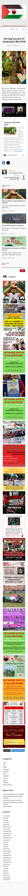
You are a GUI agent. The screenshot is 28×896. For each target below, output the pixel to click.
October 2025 (6, 835)
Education (5, 771)
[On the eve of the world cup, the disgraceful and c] (14, 596)
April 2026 (5, 822)
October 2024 (6, 859)
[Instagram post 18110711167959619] (14, 479)
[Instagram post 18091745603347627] (14, 643)
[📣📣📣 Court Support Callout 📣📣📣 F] (14, 432)
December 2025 (7, 831)
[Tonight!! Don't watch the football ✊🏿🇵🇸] (14, 526)
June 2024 (5, 868)
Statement (6, 782)
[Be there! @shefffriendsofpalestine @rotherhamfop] (14, 713)
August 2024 (6, 864)
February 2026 (7, 826)
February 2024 (7, 877)
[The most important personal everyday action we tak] (14, 572)
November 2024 (7, 857)
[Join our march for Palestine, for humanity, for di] (14, 549)
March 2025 (6, 848)
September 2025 (7, 837)
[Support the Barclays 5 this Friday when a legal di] (14, 338)
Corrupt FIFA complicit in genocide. (13, 225)
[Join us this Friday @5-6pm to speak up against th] (14, 362)
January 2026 (6, 829)
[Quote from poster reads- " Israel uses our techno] (14, 385)
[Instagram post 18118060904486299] (14, 292)
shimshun (11, 45)
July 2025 (5, 842)
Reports (5, 780)
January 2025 (6, 853)
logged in (10, 267)
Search (22, 270)
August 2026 (6, 815)
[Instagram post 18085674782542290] (14, 502)
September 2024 (7, 862)
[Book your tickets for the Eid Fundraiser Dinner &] (14, 736)
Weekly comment (7, 784)
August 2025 (6, 840)
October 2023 (6, 879)
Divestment (6, 769)
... (9, 207)
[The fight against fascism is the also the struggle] (14, 619)
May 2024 (5, 870)
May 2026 (5, 820)
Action (4, 762)
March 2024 (6, 875)
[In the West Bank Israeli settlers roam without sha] (14, 409)
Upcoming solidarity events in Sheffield (13, 794)
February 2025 (7, 851)
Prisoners (5, 778)
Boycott (5, 767)
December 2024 (7, 855)
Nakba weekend (7, 806)
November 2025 (7, 833)
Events (5, 773)
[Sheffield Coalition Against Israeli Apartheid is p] (14, 666)
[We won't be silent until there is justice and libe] (14, 689)
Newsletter (6, 776)
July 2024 (5, 866)
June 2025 (5, 844)
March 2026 (6, 824)
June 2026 (5, 818)
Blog (4, 765)
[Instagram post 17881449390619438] (14, 315)
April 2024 (5, 873)
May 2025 (5, 846)
